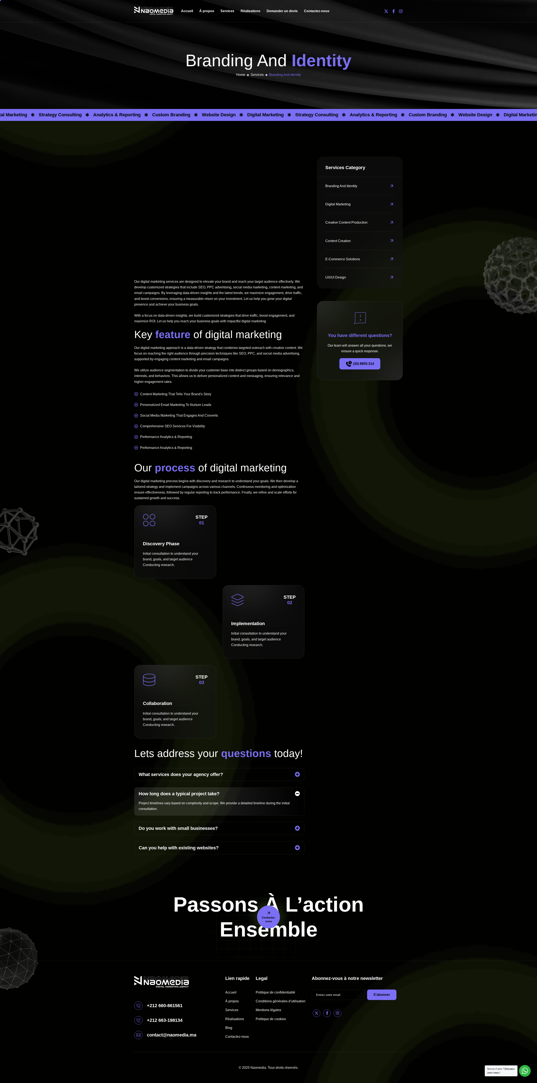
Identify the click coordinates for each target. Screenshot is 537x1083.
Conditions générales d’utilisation (280, 1001)
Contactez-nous (316, 11)
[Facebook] (393, 11)
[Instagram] (401, 11)
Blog (228, 1028)
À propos (206, 11)
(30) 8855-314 (363, 363)
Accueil (187, 11)
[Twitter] (386, 11)
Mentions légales (268, 1010)
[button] (219, 774)
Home (240, 74)
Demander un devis (282, 11)
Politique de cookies (271, 1019)
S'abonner (381, 994)
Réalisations (250, 11)
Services (227, 11)
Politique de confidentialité (275, 992)
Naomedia (258, 1067)
